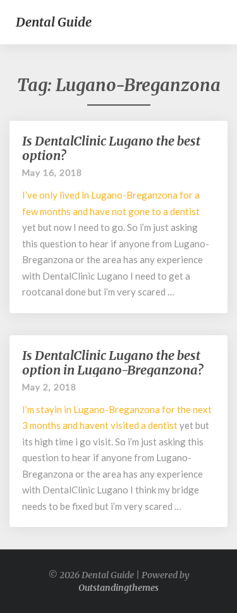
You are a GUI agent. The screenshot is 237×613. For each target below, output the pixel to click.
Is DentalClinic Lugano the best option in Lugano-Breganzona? (112, 362)
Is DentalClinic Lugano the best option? (111, 148)
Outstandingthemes (118, 587)
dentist (185, 211)
